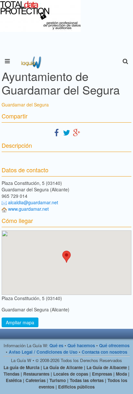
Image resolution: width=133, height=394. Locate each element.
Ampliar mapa (20, 322)
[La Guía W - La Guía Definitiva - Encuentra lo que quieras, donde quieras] (30, 61)
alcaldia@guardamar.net (33, 202)
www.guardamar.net (28, 209)
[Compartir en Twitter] (66, 132)
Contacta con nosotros (104, 352)
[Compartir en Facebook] (56, 132)
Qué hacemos (81, 345)
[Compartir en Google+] (76, 132)
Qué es (56, 345)
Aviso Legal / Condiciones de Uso (43, 352)
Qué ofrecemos (114, 345)
